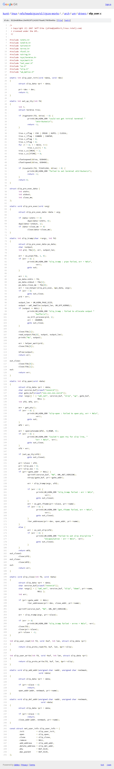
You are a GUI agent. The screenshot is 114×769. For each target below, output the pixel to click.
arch (67, 13)
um (74, 13)
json (109, 764)
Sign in (108, 4)
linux (14, 13)
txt (102, 764)
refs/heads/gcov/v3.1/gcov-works (39, 13)
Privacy (24, 764)
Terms (32, 764)
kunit (6, 13)
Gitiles (16, 764)
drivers (82, 13)
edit (67, 20)
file (60, 20)
